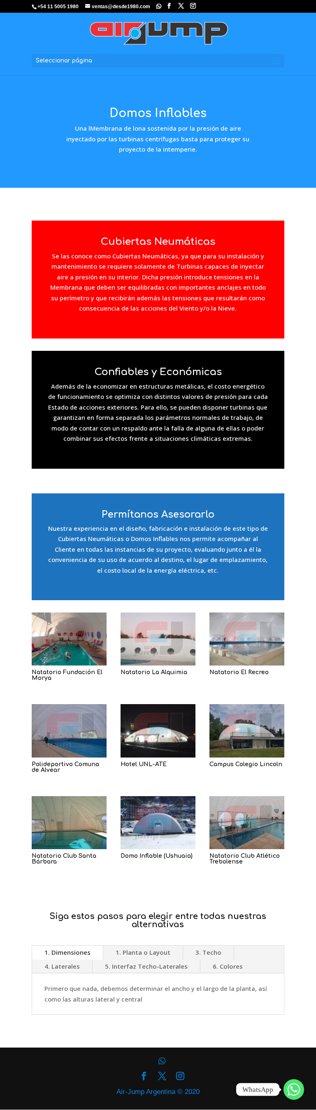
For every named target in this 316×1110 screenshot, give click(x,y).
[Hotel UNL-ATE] (158, 730)
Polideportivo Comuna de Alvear (65, 767)
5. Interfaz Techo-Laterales (146, 966)
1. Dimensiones (67, 952)
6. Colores (228, 966)
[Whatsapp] (158, 6)
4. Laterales (62, 966)
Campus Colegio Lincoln (245, 764)
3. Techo (208, 952)
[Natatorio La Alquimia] (158, 639)
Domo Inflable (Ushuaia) (157, 856)
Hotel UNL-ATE (144, 764)
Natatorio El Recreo (239, 672)
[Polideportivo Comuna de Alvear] (69, 730)
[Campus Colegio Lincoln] (246, 730)
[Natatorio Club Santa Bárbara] (69, 822)
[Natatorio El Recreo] (246, 639)
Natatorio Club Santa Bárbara (64, 859)
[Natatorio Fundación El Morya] (69, 639)
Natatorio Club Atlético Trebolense (244, 859)
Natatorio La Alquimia (154, 672)
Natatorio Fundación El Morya (67, 675)
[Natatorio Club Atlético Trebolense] (246, 822)
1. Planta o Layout (143, 952)
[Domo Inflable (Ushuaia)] (158, 822)
